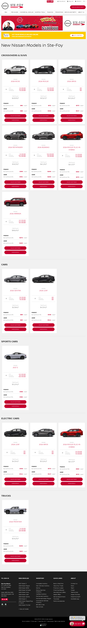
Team (72, 588)
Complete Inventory (41, 583)
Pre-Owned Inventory (42, 596)
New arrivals (39, 607)
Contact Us (74, 583)
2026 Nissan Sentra (24, 596)
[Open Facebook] (3, 605)
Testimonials (74, 592)
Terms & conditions (26, 621)
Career (73, 590)
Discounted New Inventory (41, 591)
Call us (70, 1)
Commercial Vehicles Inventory (42, 601)
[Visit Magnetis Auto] (43, 625)
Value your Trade (15, 116)
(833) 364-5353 (9, 592)
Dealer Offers (57, 594)
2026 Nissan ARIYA (24, 588)
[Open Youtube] (6, 605)
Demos (38, 588)
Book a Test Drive (58, 583)
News (72, 585)
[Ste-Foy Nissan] (12, 6)
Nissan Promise (75, 594)
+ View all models (24, 609)
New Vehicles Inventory (42, 585)
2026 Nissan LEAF (24, 594)
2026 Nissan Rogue (24, 585)
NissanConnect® (75, 596)
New (6, 12)
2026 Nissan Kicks (24, 592)
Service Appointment (78, 7)
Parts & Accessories (59, 601)
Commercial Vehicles (26, 12)
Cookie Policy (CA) (42, 621)
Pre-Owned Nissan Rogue (43, 598)
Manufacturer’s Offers (59, 592)
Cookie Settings (50, 621)
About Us (81, 12)
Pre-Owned (14, 12)
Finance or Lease (58, 588)
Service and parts (70, 12)
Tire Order (56, 599)
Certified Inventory (41, 594)
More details (15, 120)
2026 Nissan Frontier (24, 605)
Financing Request (58, 590)
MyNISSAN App (75, 599)
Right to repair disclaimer (60, 621)
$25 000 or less (40, 604)
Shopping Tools (40, 12)
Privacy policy (34, 621)
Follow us (62, 1)
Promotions (59, 12)
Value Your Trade (58, 585)
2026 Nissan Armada (25, 590)
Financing (50, 12)
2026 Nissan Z (23, 599)
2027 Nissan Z (23, 583)
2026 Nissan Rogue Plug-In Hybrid (26, 602)
